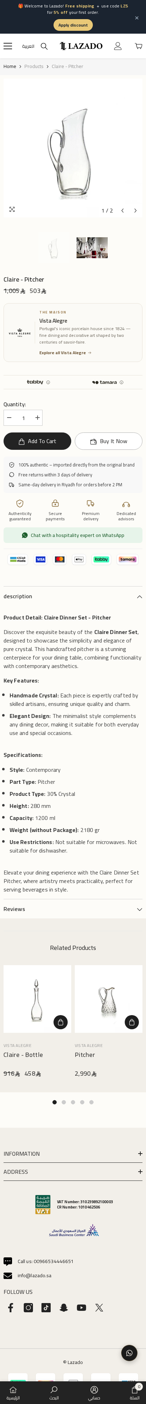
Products (34, 66)
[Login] (118, 46)
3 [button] (73, 1102)
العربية (28, 46)
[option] (73, 148)
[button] (122, 210)
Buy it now (113, 441)
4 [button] (82, 1102)
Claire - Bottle (23, 1055)
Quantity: (15, 404)
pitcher (85, 1055)
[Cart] (138, 46)
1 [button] (54, 1102)
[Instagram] (28, 1308)
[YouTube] (81, 1308)
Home (10, 66)
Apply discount (73, 25)
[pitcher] (108, 999)
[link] (54, 1393)
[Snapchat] (64, 1308)
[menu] (8, 46)
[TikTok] (46, 1308)
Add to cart (42, 441)
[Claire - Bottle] (37, 999)
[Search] (44, 46)
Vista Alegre (18, 1045)
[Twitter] (99, 1308)
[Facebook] (11, 1308)
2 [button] (64, 1102)
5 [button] (91, 1102)
